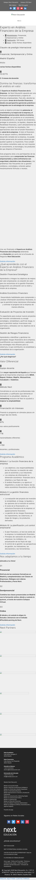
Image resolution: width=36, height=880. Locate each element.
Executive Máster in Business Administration (15, 803)
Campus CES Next (26, 2)
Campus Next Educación (11, 2)
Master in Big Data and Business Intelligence (16, 787)
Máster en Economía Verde (11, 785)
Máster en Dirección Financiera (12, 801)
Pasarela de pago (8, 809)
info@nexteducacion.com (10, 776)
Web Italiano (12, 5)
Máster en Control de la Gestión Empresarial (15, 789)
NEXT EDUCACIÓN (9, 845)
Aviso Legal (7, 861)
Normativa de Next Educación (12, 864)
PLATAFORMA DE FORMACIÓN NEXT (14, 857)
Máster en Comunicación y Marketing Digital (16, 796)
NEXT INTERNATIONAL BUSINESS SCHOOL (16, 849)
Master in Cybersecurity (10, 799)
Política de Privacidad (17, 861)
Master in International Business (12, 791)
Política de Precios (22, 863)
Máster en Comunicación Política (13, 797)
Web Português (23, 5)
